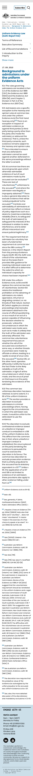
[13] (24, 247)
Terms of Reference (12, 40)
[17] (20, 467)
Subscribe (20, 8)
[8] (16, 184)
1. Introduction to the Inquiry (12, 54)
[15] (15, 358)
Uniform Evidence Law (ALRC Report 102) (13, 35)
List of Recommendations (15, 49)
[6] (3, 148)
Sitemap (5, 771)
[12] (27, 232)
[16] (8, 398)
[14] (29, 275)
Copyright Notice (10, 772)
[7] (28, 179)
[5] (16, 120)
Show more (8, 60)
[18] (10, 482)
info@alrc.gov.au (16, 726)
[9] (15, 187)
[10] (23, 193)
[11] (12, 203)
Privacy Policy (16, 771)
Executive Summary (12, 45)
